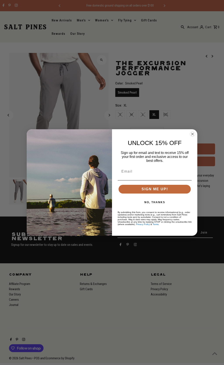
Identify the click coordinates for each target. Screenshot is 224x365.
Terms (156, 224)
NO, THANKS (154, 202)
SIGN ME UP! (155, 189)
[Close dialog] (192, 134)
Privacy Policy (143, 224)
